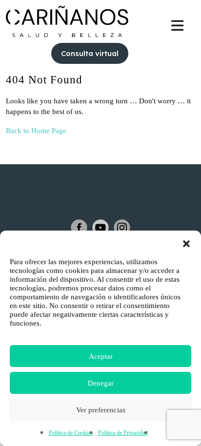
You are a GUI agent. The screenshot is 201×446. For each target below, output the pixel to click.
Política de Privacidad (123, 432)
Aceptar (101, 356)
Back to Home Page (36, 131)
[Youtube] (100, 227)
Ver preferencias (100, 410)
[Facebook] (79, 227)
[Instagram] (122, 227)
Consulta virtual (90, 53)
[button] (186, 243)
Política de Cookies (71, 432)
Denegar (101, 383)
